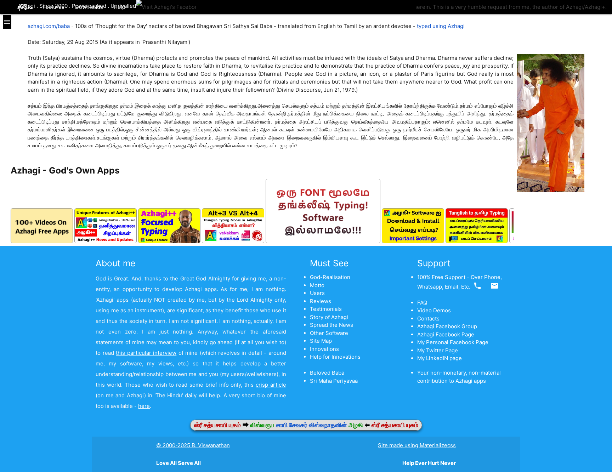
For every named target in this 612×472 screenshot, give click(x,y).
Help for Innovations (335, 356)
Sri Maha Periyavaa (334, 380)
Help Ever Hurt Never (429, 463)
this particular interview (146, 352)
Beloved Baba (327, 372)
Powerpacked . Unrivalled (104, 5)
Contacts (428, 318)
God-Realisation (330, 277)
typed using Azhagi (441, 26)
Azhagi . (28, 5)
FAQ (422, 302)
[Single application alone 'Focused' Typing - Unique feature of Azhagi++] (169, 241)
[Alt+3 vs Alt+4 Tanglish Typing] (233, 241)
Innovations (324, 349)
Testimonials (326, 309)
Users (317, 293)
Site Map (321, 340)
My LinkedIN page (439, 358)
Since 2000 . (55, 5)
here (144, 406)
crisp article (271, 384)
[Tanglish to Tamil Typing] (477, 241)
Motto (317, 285)
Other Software (329, 333)
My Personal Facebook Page (452, 342)
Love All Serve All (178, 463)
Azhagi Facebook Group (447, 326)
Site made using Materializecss (417, 445)
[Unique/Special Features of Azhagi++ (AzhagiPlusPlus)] (105, 241)
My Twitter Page (437, 350)
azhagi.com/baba (49, 26)
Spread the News (331, 325)
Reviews (320, 301)
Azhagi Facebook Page (445, 334)
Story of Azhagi (329, 317)
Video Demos (434, 310)
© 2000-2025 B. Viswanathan (193, 445)
